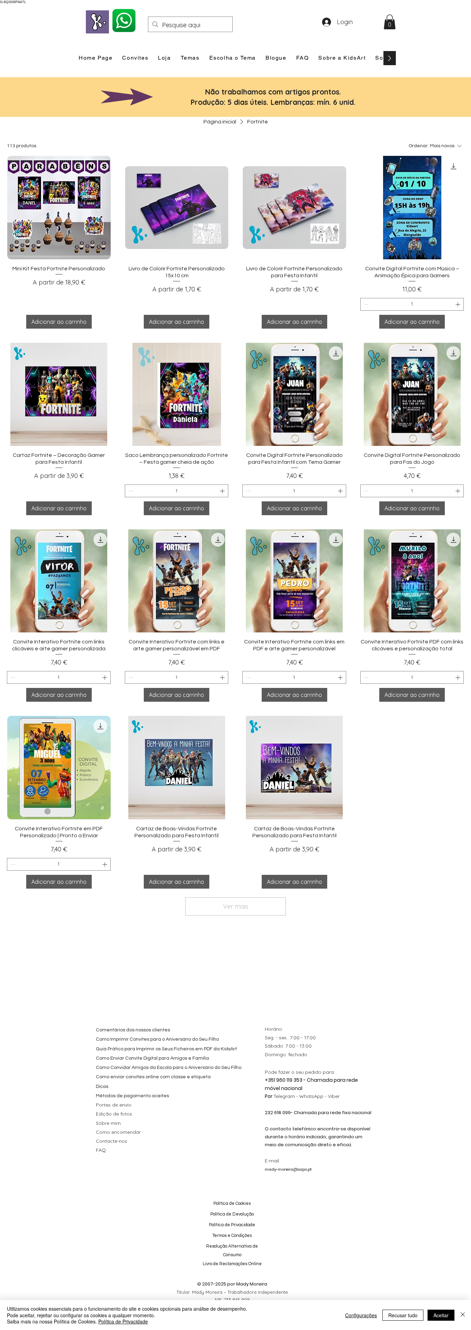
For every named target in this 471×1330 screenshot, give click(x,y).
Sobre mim (108, 1123)
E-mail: (272, 1161)
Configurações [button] (361, 1315)
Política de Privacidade (123, 1321)
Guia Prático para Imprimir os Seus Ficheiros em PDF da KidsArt (166, 1049)
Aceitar (441, 1315)
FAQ (101, 1150)
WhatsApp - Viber (319, 1096)
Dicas (102, 1086)
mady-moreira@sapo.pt (288, 1169)
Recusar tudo (403, 1315)
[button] (389, 21)
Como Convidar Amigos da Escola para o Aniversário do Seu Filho (168, 1067)
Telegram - (286, 1096)
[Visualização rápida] (59, 208)
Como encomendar (118, 1132)
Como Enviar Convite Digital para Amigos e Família (152, 1058)
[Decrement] (365, 304)
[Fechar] (463, 1315)
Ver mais (235, 906)
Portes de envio (113, 1105)
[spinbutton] (412, 304)
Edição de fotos (114, 1114)
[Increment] (458, 304)
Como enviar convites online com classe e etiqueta (153, 1076)
